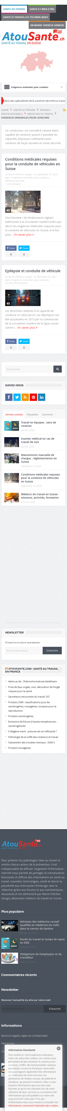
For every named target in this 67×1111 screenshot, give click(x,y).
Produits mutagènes (19, 747)
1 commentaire (13, 182)
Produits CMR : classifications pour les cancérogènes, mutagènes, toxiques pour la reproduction (32, 705)
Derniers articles (14, 413)
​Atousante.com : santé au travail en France (31, 669)
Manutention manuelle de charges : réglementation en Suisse (39, 457)
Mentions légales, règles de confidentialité (24, 1034)
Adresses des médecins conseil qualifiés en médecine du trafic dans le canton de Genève (39, 924)
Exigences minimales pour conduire (30, 176)
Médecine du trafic (15, 179)
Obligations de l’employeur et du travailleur (41, 954)
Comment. (47, 413)
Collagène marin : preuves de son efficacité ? (32, 730)
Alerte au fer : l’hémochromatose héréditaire (32, 680)
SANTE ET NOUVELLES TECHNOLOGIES (20, 17)
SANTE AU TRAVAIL (11, 9)
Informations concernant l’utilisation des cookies (33, 1105)
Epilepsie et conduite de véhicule (32, 270)
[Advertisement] (33, 565)
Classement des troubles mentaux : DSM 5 (31, 741)
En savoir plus (23, 233)
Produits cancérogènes (21, 715)
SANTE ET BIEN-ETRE (32, 9)
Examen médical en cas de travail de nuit (37, 439)
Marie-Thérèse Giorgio (20, 173)
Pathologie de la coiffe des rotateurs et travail (33, 736)
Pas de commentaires (16, 282)
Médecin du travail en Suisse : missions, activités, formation (40, 494)
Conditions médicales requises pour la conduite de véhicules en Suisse (32, 163)
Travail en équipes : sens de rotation (38, 423)
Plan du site (7, 1042)
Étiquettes (32, 413)
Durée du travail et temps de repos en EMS (42, 939)
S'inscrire (52, 649)
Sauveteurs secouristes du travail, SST (29, 696)
